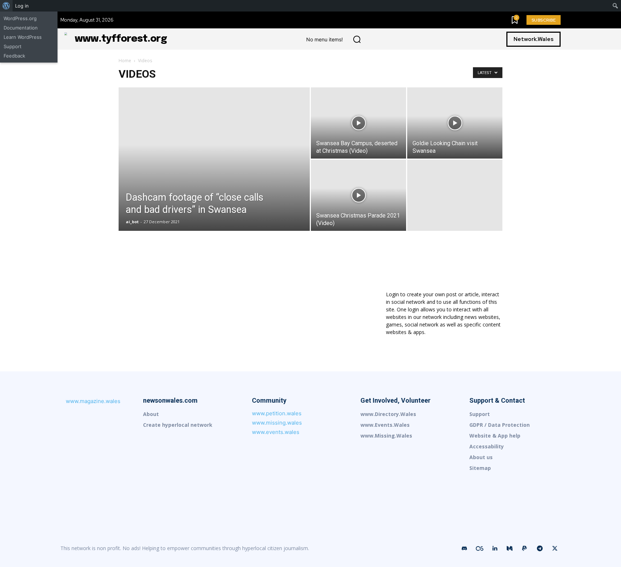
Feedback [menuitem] (14, 56)
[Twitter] (555, 548)
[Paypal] (524, 548)
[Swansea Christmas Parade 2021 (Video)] (358, 195)
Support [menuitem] (13, 46)
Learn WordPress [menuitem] (23, 37)
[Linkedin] (494, 548)
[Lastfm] (479, 548)
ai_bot (132, 221)
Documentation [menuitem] (21, 28)
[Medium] (509, 548)
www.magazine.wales (93, 401)
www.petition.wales (277, 413)
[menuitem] (6, 6)
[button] (356, 39)
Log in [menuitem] (22, 6)
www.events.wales (275, 432)
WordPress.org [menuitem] (20, 18)
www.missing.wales (277, 422)
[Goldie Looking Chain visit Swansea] (454, 123)
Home (125, 61)
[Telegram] (540, 548)
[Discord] (464, 548)
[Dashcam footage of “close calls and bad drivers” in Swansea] (214, 170)
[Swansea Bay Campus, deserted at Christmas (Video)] (358, 123)
